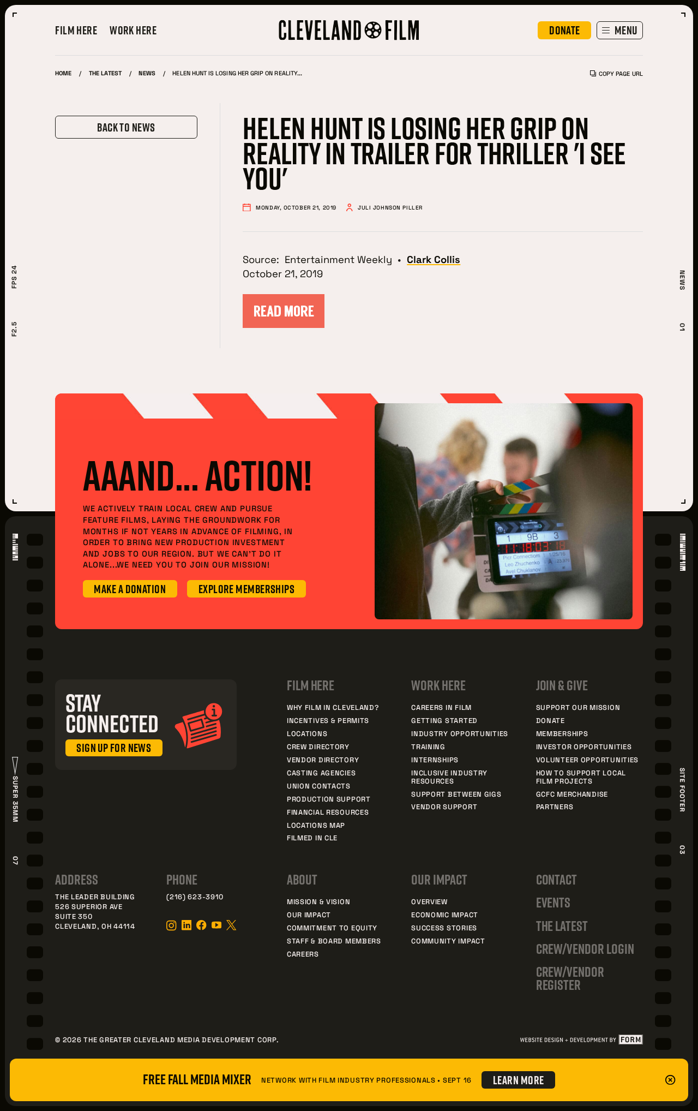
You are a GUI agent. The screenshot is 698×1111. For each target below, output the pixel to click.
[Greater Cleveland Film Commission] (349, 30)
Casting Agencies (321, 773)
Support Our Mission (578, 707)
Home (63, 73)
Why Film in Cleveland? (333, 707)
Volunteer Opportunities (587, 759)
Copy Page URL (620, 73)
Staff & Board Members (334, 941)
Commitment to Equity (332, 928)
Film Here (76, 30)
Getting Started (444, 720)
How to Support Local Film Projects (581, 777)
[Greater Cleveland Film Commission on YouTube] (216, 925)
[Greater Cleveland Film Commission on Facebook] (201, 925)
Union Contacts (319, 786)
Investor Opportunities (584, 746)
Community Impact (448, 941)
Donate (550, 720)
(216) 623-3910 (195, 896)
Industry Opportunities (459, 733)
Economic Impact (444, 914)
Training (428, 746)
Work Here (133, 30)
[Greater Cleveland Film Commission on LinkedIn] (186, 925)
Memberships (562, 733)
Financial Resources (328, 812)
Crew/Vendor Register (570, 978)
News (147, 73)
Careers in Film (441, 707)
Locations (307, 733)
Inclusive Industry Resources (449, 777)
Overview (429, 901)
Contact (556, 879)
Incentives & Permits (328, 720)
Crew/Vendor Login (585, 949)
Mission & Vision (318, 901)
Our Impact (309, 914)
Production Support (329, 799)
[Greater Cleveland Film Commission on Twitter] (231, 925)
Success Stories (444, 928)
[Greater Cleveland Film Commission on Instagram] (171, 925)
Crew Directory (318, 746)
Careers (303, 954)
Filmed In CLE (312, 838)
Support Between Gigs (456, 794)
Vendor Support (444, 806)
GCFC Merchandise (572, 794)
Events (553, 902)
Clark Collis (433, 259)
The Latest (105, 73)
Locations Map (316, 825)
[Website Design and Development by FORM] (581, 1039)
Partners (555, 806)
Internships (435, 759)
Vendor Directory (323, 759)
